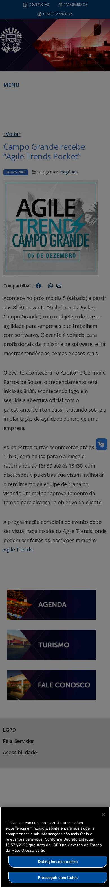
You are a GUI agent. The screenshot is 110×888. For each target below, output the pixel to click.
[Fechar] (103, 814)
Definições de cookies (58, 861)
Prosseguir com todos (58, 877)
